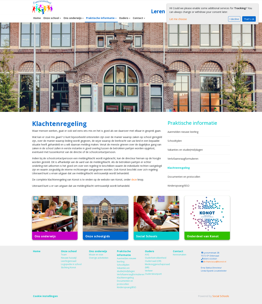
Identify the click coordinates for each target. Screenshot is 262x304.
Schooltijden (175, 140)
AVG (147, 254)
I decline (234, 19)
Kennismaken (179, 254)
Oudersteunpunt (153, 273)
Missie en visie (96, 254)
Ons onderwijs (72, 18)
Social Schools (220, 296)
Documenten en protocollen (184, 176)
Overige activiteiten (98, 257)
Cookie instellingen (45, 296)
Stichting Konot (68, 267)
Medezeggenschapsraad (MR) (156, 266)
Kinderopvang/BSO (178, 185)
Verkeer (149, 270)
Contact (138, 18)
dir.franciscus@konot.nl (214, 261)
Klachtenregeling (179, 167)
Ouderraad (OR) (153, 261)
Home (37, 18)
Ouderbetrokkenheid (155, 257)
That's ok (249, 19)
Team (64, 254)
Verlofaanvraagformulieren (183, 158)
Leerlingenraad (68, 261)
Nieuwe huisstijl (68, 257)
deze (134, 179)
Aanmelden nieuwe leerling (183, 132)
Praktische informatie (100, 18)
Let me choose (178, 19)
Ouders (124, 18)
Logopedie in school (71, 264)
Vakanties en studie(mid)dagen (185, 149)
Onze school (51, 18)
